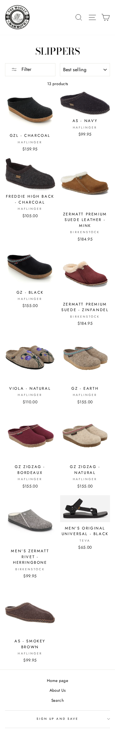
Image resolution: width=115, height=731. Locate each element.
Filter (25, 69)
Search (57, 700)
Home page (57, 680)
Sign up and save (57, 719)
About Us (58, 690)
